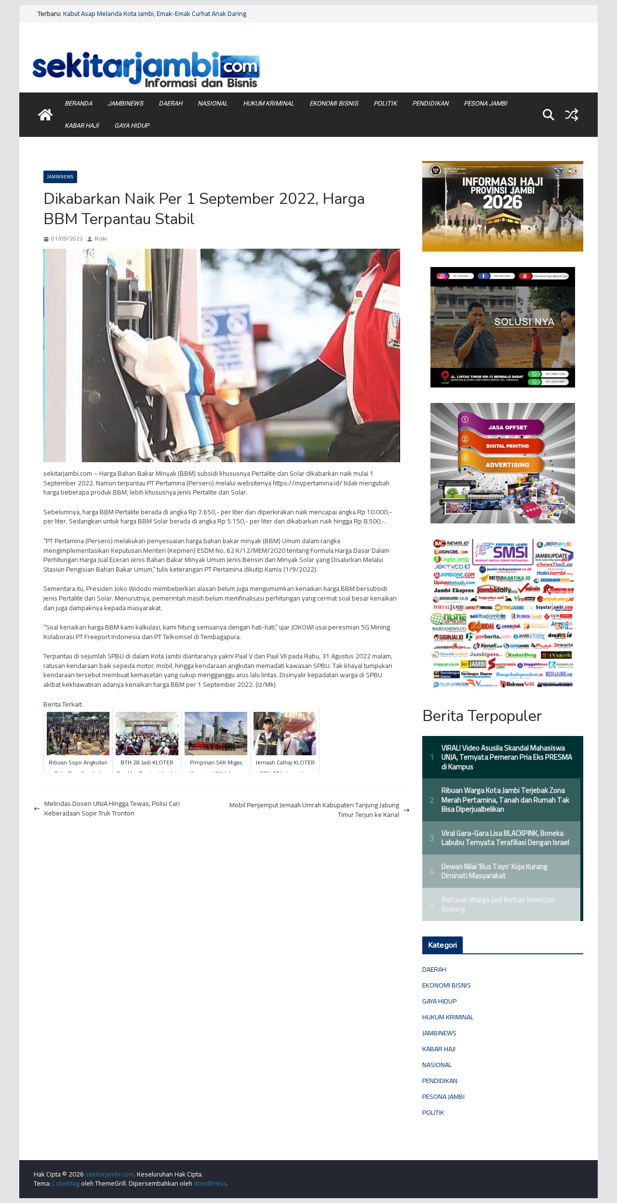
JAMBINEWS (125, 103)
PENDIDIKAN (430, 103)
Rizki (100, 239)
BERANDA (78, 103)
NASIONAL (213, 103)
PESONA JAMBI (485, 103)
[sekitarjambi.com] (308, 49)
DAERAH (170, 103)
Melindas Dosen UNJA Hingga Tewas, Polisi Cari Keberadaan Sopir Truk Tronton (112, 808)
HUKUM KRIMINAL (268, 103)
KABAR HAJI (82, 125)
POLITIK (385, 103)
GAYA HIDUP (131, 125)
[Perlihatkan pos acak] (571, 114)
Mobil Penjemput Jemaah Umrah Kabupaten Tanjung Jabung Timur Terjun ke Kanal (314, 810)
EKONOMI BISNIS (333, 103)
